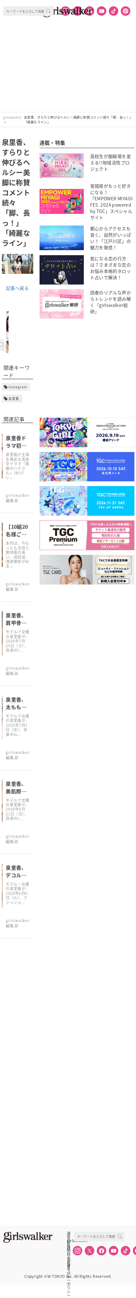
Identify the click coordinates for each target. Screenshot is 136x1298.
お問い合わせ (69, 1247)
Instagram (18, 387)
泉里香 (14, 398)
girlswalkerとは (70, 1240)
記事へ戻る (17, 288)
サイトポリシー (69, 1254)
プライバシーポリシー (69, 1261)
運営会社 (69, 1234)
